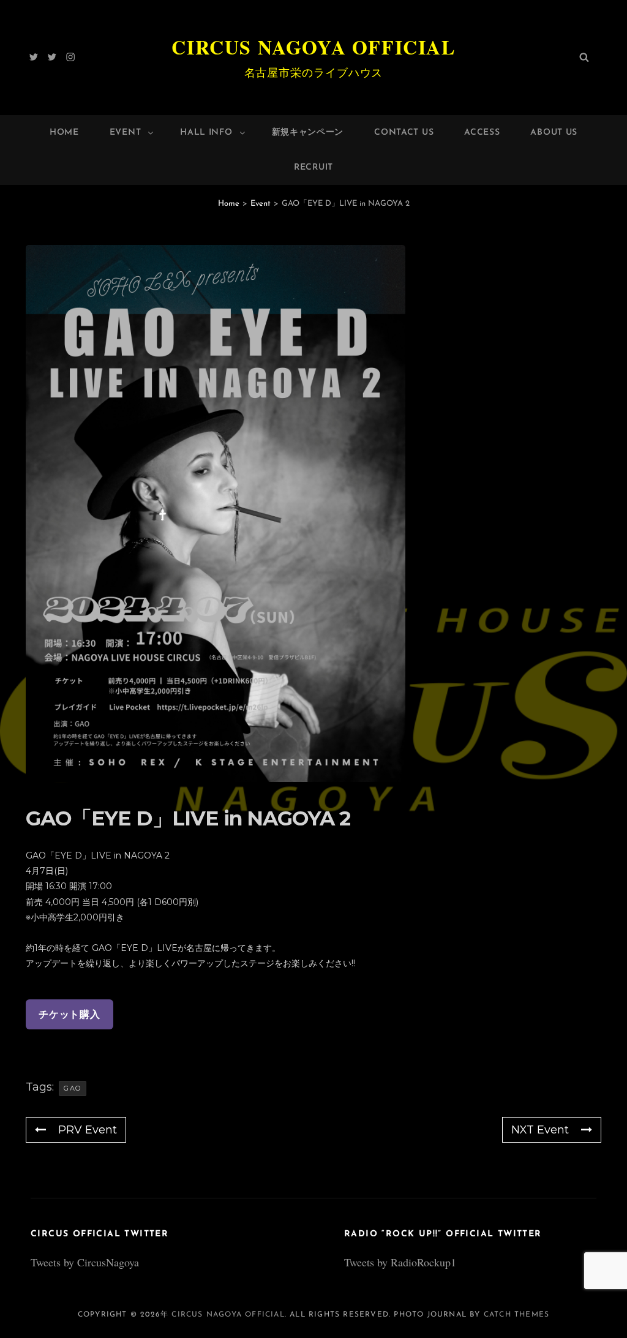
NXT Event (540, 1130)
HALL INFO (206, 132)
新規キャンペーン (308, 132)
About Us (553, 132)
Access (482, 132)
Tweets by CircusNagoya (85, 1262)
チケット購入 (69, 1014)
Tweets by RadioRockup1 (400, 1262)
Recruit (313, 167)
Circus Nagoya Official (313, 46)
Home (64, 132)
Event (125, 132)
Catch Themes (516, 1314)
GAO (72, 1088)
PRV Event (87, 1130)
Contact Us (404, 132)
